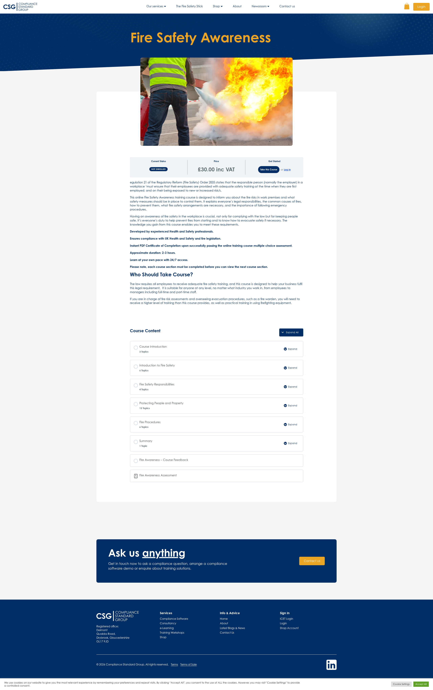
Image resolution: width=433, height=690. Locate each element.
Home (224, 618)
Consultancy (168, 623)
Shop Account (289, 628)
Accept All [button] (421, 684)
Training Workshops (172, 632)
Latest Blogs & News (232, 628)
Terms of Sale (188, 664)
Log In (287, 169)
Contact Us (227, 632)
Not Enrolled (158, 169)
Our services (154, 6)
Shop (216, 6)
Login (421, 6)
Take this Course (268, 169)
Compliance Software (174, 618)
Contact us (287, 6)
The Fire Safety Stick (189, 6)
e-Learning (167, 628)
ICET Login (286, 618)
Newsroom (259, 6)
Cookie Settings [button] (401, 684)
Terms (174, 664)
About (237, 6)
